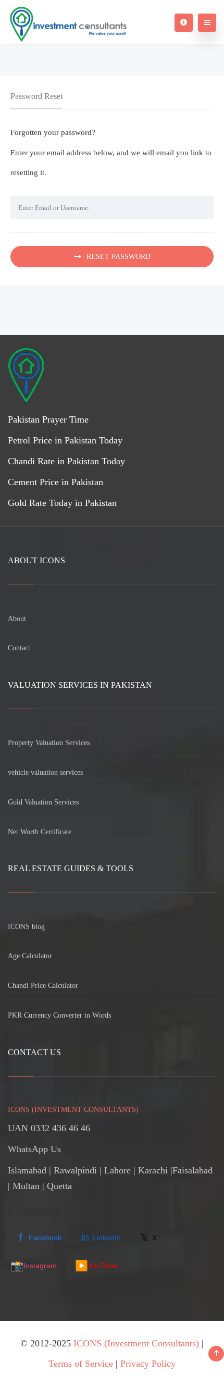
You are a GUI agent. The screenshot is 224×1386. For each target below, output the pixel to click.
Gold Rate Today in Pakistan (62, 503)
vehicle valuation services (45, 772)
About (17, 619)
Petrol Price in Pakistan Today (65, 440)
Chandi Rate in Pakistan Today (66, 461)
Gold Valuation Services (43, 802)
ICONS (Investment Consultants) (136, 1343)
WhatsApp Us (34, 1149)
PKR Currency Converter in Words (59, 1015)
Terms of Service (80, 1363)
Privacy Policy (148, 1363)
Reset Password (118, 257)
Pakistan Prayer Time (48, 419)
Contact (19, 648)
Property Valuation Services (49, 743)
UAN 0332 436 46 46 (49, 1128)
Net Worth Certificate (39, 832)
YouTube (96, 1265)
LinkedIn (101, 1237)
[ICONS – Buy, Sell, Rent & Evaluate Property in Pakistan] (67, 22)
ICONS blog (26, 927)
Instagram (33, 1265)
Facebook (40, 1237)
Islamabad (27, 1170)
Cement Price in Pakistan (55, 482)
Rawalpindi (75, 1170)
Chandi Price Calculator (43, 985)
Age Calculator (30, 956)
